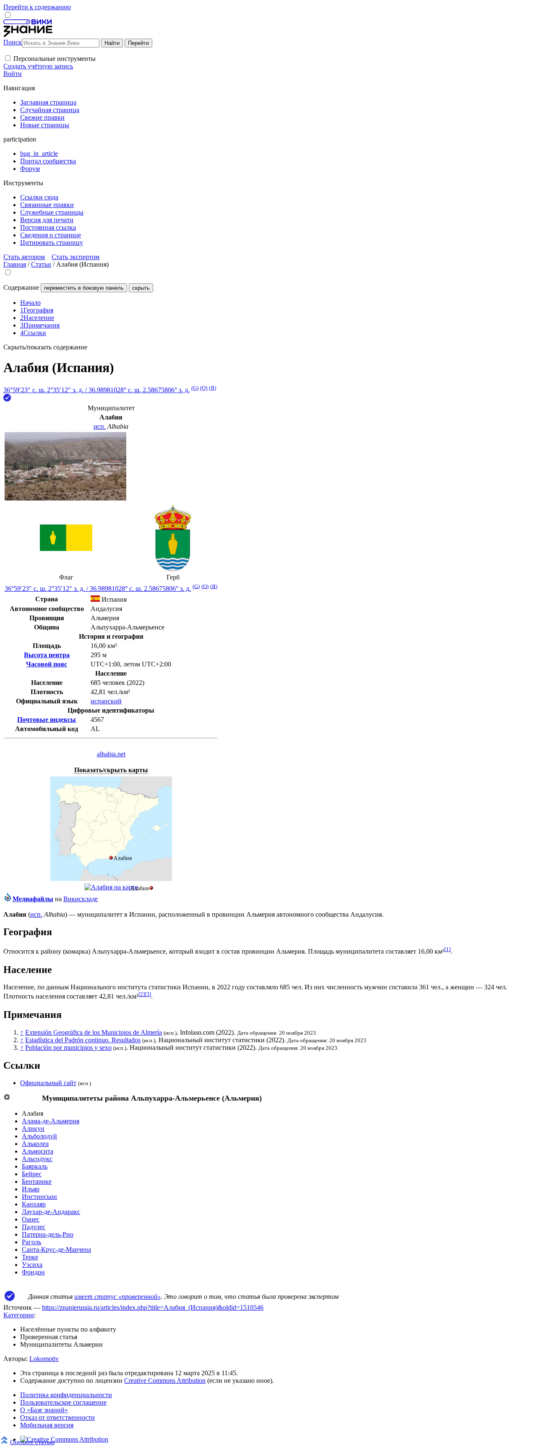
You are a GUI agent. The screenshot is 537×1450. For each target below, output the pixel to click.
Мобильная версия (46, 1425)
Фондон (33, 1272)
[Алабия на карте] (111, 878)
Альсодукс (37, 1158)
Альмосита (37, 1151)
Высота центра (47, 654)
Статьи (41, 264)
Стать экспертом (75, 256)
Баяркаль (34, 1166)
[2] (141, 994)
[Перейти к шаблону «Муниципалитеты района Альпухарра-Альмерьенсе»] (7, 1097)
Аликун (33, 1128)
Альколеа (35, 1143)
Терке (30, 1257)
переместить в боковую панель (84, 288)
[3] (148, 994)
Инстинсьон (39, 1196)
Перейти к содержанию (37, 6)
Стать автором (24, 256)
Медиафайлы (33, 898)
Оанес (30, 1219)
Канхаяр (34, 1204)
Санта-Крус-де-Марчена (56, 1249)
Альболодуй (39, 1136)
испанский (106, 701)
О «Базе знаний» (44, 1409)
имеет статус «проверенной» (117, 1296)
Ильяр (30, 1189)
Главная (14, 264)
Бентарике (37, 1181)
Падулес (33, 1226)
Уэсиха (32, 1264)
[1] (447, 949)
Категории (18, 1315)
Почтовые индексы (46, 719)
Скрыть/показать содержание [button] (45, 347)
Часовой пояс (46, 664)
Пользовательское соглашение (63, 1402)
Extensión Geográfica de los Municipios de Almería (93, 1032)
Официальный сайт (48, 1082)
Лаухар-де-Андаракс (51, 1211)
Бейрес (32, 1173)
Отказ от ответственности (57, 1417)
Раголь (31, 1241)
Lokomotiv (44, 1358)
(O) (203, 388)
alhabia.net (111, 754)
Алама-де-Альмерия (50, 1121)
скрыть (141, 288)
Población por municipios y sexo (68, 1047)
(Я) (212, 388)
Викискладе (80, 898)
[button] (7, 58)
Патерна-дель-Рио (47, 1234)
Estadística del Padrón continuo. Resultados (83, 1040)
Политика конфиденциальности (66, 1394)
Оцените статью (32, 1441)
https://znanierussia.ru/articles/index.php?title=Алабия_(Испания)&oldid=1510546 (152, 1307)
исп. (100, 426)
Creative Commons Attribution (165, 1380)
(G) (194, 388)
